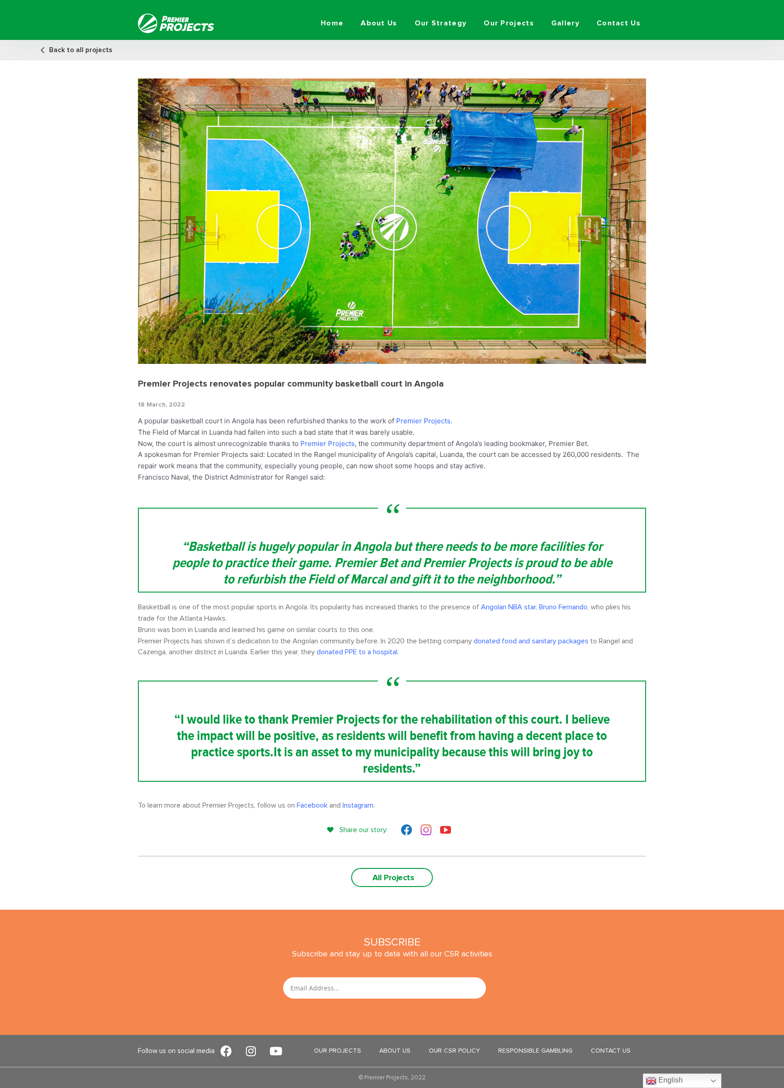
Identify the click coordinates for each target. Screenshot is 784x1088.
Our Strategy (441, 23)
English (670, 1080)
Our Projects (509, 23)
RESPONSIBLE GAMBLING (535, 1050)
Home (332, 23)
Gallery (565, 23)
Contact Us (619, 23)
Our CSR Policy (454, 1050)
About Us (379, 23)
